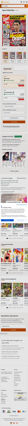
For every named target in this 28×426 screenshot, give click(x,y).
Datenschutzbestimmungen (21, 204)
